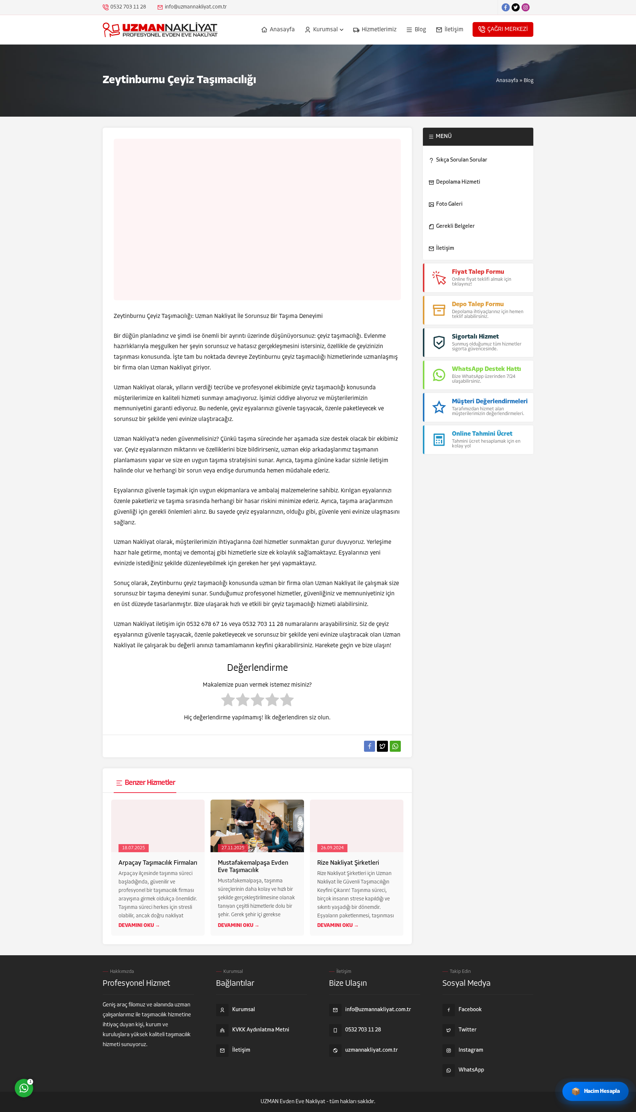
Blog (528, 81)
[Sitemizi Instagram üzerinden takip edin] (526, 7)
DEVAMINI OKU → (139, 925)
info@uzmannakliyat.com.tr (196, 7)
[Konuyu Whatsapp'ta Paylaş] (395, 746)
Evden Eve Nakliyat (302, 1102)
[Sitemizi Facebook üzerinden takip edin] (506, 7)
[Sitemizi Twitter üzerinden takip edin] (516, 7)
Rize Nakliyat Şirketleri (348, 863)
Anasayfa (507, 81)
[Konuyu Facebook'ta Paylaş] (369, 746)
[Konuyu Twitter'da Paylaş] (382, 746)
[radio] (228, 702)
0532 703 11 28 (128, 7)
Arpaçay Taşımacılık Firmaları (158, 863)
